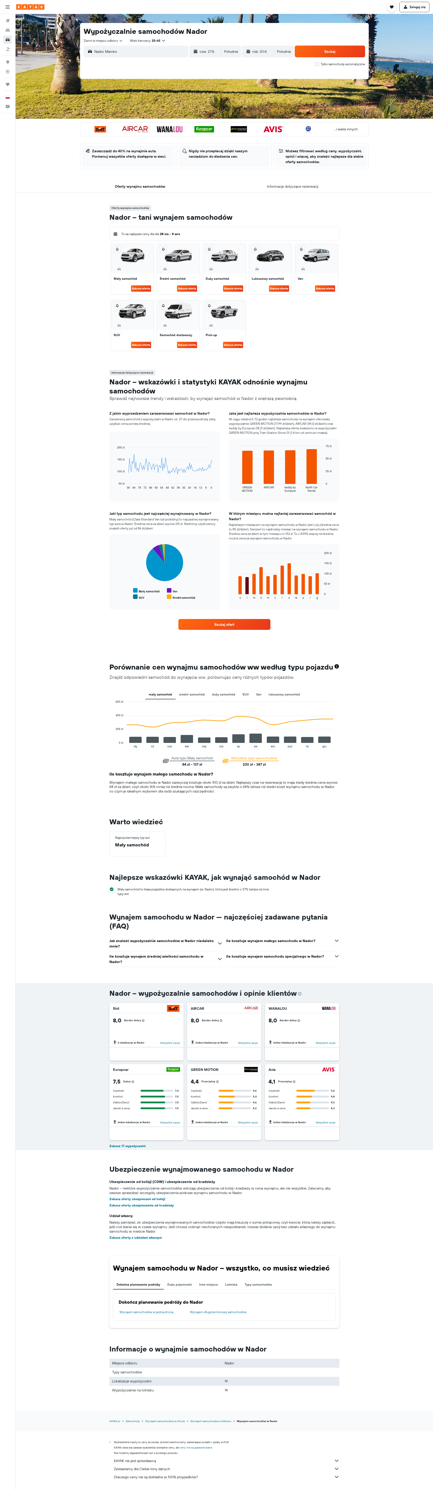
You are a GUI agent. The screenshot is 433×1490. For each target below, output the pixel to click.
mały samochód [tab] (160, 694)
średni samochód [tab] (192, 694)
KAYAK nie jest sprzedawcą (135, 1460)
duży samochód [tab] (223, 694)
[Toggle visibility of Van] (172, 590)
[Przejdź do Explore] (8, 62)
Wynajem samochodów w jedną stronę (146, 1312)
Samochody (133, 1421)
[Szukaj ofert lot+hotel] (8, 49)
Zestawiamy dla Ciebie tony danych (142, 1469)
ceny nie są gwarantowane (196, 1447)
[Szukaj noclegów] (8, 30)
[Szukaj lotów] (8, 20)
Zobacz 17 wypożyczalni (127, 1146)
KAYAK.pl (114, 1421)
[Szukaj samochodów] (8, 39)
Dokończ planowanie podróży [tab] (138, 1284)
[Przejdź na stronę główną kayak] (30, 7)
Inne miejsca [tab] (208, 1284)
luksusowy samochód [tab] (284, 694)
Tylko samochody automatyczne (343, 64)
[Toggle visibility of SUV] (138, 597)
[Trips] (8, 84)
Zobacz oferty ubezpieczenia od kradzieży (141, 1205)
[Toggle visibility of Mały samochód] (146, 590)
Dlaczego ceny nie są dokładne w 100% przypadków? (156, 1477)
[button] (8, 7)
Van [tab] (258, 694)
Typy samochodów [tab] (258, 1284)
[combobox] (103, 40)
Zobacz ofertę (141, 288)
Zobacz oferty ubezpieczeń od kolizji (137, 1199)
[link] (224, 624)
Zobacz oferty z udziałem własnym (135, 1238)
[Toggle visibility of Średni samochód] (181, 597)
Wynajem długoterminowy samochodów (218, 1312)
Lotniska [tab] (231, 1284)
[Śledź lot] (8, 71)
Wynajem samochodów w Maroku (210, 1421)
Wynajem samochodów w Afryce (165, 1421)
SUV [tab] (245, 694)
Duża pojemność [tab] (179, 1284)
